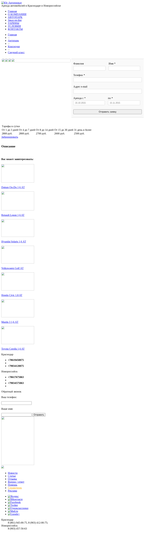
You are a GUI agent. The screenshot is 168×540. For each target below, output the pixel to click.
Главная (12, 34)
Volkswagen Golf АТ (12, 268)
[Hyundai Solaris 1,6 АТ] (17, 236)
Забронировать (9, 137)
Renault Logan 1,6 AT (12, 215)
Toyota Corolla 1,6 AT (13, 348)
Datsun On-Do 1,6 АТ (13, 187)
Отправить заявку (107, 112)
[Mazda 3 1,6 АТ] (17, 316)
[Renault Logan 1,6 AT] (17, 209)
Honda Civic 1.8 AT (11, 295)
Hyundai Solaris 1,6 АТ (13, 241)
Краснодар (14, 46)
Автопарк (13, 40)
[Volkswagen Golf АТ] (17, 262)
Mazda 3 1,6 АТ (9, 322)
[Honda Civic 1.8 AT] (17, 289)
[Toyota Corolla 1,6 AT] (17, 343)
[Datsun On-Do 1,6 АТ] (17, 181)
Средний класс (16, 52)
